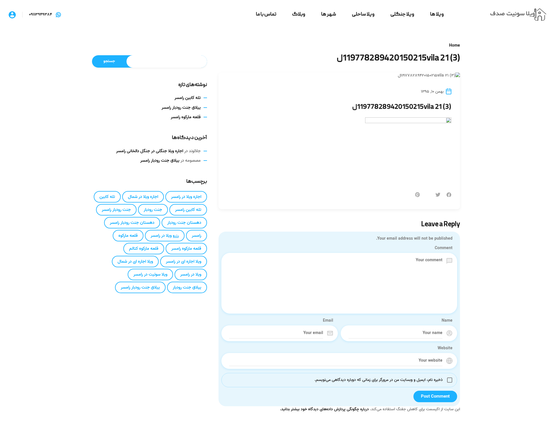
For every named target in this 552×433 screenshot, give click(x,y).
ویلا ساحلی (363, 14)
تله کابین (107, 196)
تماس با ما (266, 14)
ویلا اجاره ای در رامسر (183, 261)
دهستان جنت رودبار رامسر (132, 222)
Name (447, 321)
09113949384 (40, 15)
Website (445, 348)
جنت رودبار (153, 209)
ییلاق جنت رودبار (187, 287)
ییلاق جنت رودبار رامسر (181, 107)
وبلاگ (298, 14)
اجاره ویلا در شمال (143, 196)
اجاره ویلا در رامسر (186, 196)
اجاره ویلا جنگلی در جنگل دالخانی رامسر (149, 151)
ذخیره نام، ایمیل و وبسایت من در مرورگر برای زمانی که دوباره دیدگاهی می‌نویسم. (379, 380)
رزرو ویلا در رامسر (165, 235)
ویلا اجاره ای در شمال (135, 261)
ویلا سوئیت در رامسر (150, 274)
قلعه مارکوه (128, 235)
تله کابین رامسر (188, 97)
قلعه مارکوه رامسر (186, 117)
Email (328, 321)
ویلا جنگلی (402, 14)
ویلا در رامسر (190, 274)
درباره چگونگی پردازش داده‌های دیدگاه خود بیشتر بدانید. (324, 409)
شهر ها (328, 14)
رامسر (196, 235)
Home (454, 46)
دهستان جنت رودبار (184, 222)
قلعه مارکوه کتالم (143, 248)
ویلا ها (437, 14)
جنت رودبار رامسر (116, 209)
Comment (444, 248)
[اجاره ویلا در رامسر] (518, 15)
